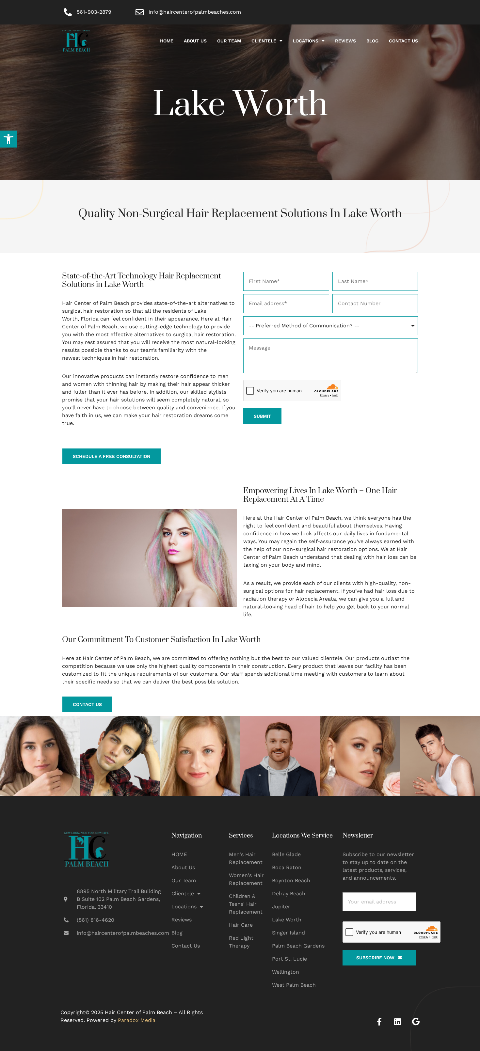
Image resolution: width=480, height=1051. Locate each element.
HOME (166, 40)
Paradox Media (136, 1020)
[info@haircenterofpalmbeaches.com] (140, 12)
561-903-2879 (94, 12)
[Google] (416, 1022)
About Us (195, 40)
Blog (372, 40)
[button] (8, 139)
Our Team (229, 40)
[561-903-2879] (68, 12)
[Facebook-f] (379, 1022)
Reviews (345, 40)
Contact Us (403, 40)
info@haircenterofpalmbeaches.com (195, 12)
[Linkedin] (397, 1022)
